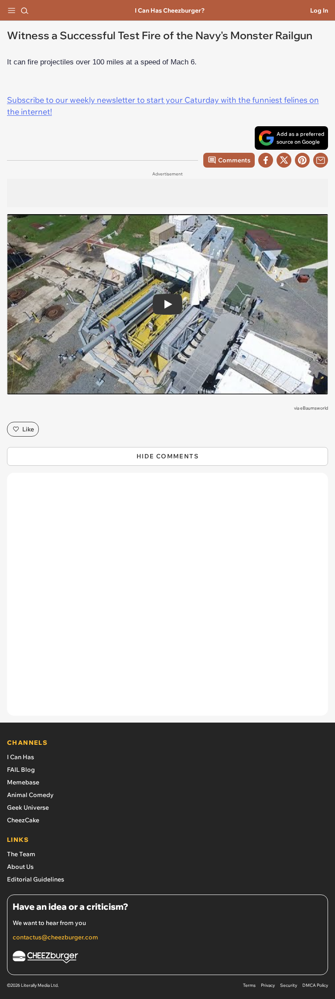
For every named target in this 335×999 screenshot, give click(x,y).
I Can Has (20, 757)
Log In (319, 10)
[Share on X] (284, 160)
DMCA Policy (315, 985)
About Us (20, 867)
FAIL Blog (21, 770)
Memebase (23, 782)
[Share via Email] (320, 160)
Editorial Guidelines (35, 879)
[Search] (24, 10)
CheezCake (23, 820)
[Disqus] (167, 598)
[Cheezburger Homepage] (167, 958)
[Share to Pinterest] (302, 160)
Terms (249, 985)
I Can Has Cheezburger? (170, 10)
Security (288, 985)
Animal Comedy (30, 795)
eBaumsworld (314, 408)
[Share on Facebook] (265, 160)
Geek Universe (28, 807)
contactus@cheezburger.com (55, 937)
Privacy (268, 985)
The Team (21, 854)
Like (28, 429)
